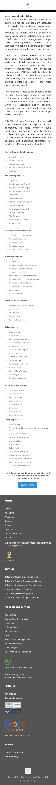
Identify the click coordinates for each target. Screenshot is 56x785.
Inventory (9, 623)
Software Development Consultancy (23, 585)
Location (9, 537)
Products (9, 516)
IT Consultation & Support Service (22, 597)
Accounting (10, 614)
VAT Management (14, 643)
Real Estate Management (18, 639)
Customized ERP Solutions (18, 651)
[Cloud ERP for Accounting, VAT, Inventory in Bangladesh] (28, 4)
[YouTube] (31, 780)
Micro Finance (11, 631)
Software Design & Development (21, 576)
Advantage (10, 693)
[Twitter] (28, 780)
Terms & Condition (14, 752)
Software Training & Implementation (23, 581)
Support (9, 525)
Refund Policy (11, 756)
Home (8, 508)
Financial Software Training (18, 589)
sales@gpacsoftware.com (18, 677)
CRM (7, 635)
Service (8, 521)
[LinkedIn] (35, 780)
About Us (9, 512)
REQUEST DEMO (27, 485)
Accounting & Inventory (16, 619)
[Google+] (24, 780)
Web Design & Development (19, 593)
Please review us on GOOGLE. (17, 735)
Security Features (13, 697)
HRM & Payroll (11, 647)
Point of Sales (11, 627)
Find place (9, 560)
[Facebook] (20, 780)
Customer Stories (14, 533)
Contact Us (10, 529)
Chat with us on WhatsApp (18, 667)
